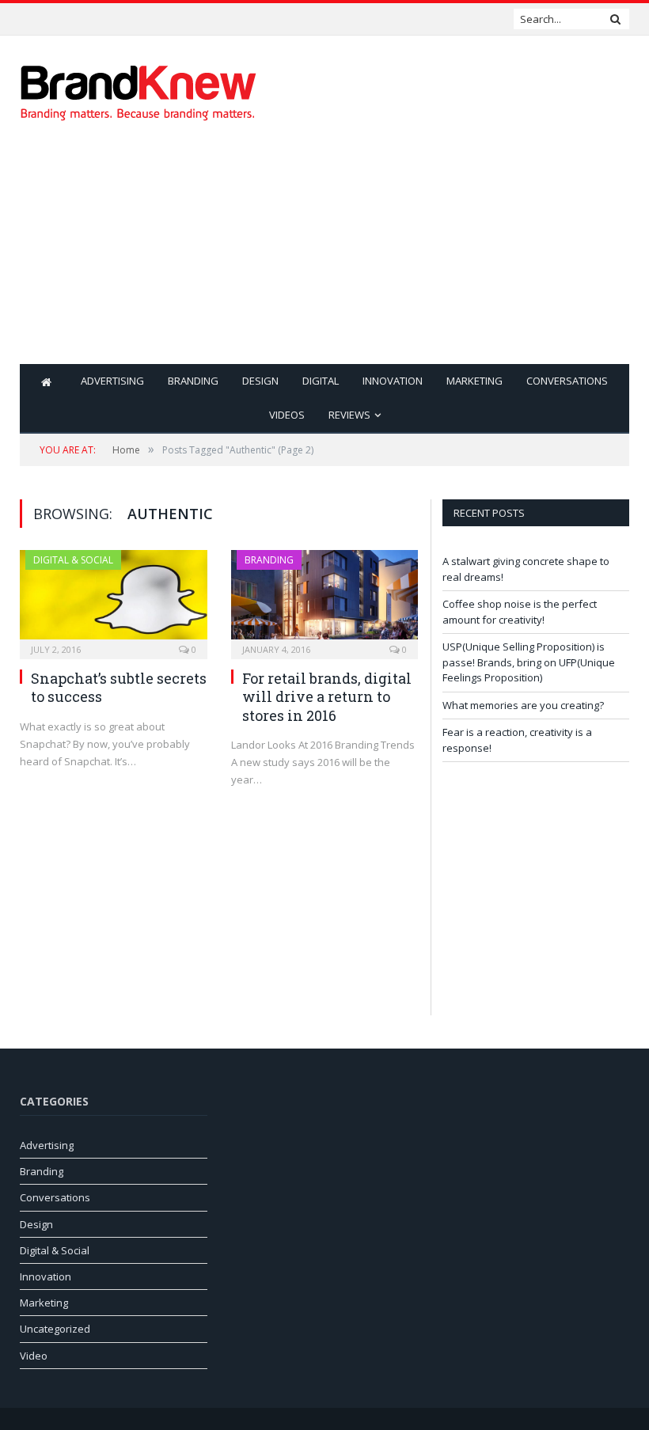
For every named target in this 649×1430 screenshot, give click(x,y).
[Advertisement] (433, 253)
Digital (320, 381)
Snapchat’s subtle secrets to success (119, 687)
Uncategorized (55, 1329)
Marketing (474, 381)
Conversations (567, 381)
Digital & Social (73, 560)
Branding (193, 381)
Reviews (349, 415)
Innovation (392, 381)
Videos (287, 415)
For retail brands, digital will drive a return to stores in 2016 (327, 697)
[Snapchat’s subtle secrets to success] (113, 599)
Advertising (112, 381)
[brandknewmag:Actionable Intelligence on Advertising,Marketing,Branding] (138, 89)
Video (33, 1355)
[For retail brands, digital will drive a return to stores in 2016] (325, 599)
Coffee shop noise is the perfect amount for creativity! (115, 18)
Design (260, 381)
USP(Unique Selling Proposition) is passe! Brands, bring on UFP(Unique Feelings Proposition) (528, 662)
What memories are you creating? (523, 705)
